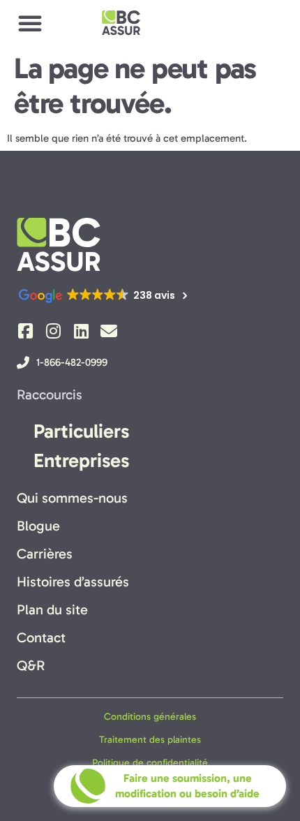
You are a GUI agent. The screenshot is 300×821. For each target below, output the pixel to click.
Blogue (38, 525)
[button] (30, 23)
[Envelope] (108, 331)
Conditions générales (150, 717)
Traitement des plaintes (150, 740)
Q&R (31, 665)
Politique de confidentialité (150, 763)
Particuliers (81, 431)
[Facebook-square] (25, 331)
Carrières (45, 553)
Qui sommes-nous (72, 497)
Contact (41, 637)
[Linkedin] (81, 331)
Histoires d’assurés (73, 581)
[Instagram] (53, 331)
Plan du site (52, 609)
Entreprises (81, 460)
